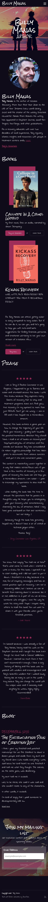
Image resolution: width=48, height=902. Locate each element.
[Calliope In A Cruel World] (25, 189)
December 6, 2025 (15, 731)
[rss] (45, 898)
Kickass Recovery (22, 290)
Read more (10, 345)
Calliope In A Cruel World (24, 216)
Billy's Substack (9, 146)
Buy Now (13, 351)
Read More (6, 806)
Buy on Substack (15, 233)
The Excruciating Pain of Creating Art (23, 740)
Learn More (37, 233)
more (28, 140)
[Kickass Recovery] (25, 264)
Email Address (11, 850)
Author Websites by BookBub (19, 897)
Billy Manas (16, 893)
